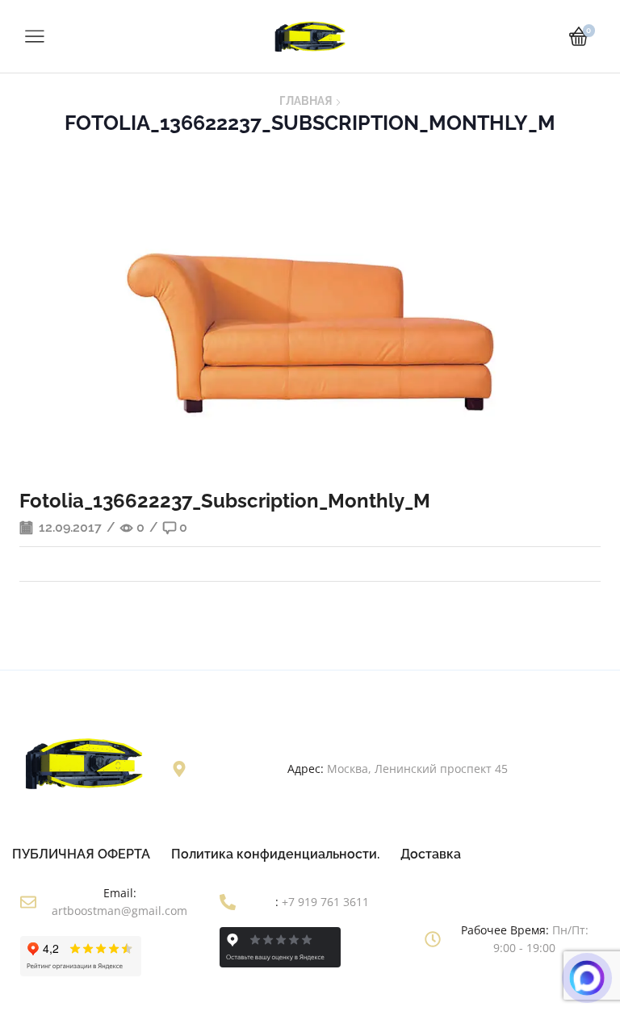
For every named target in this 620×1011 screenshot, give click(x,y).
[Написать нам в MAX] (587, 978)
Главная (305, 100)
